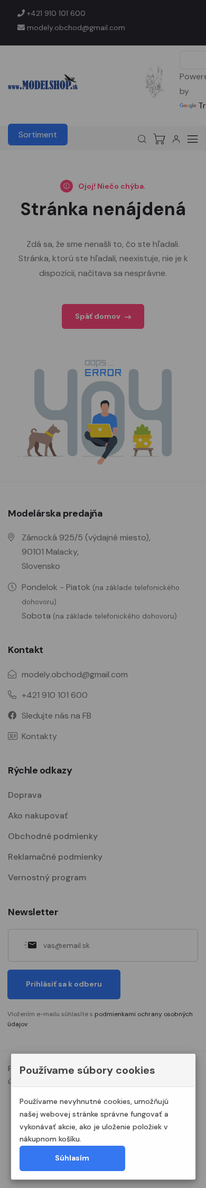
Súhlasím (72, 1158)
